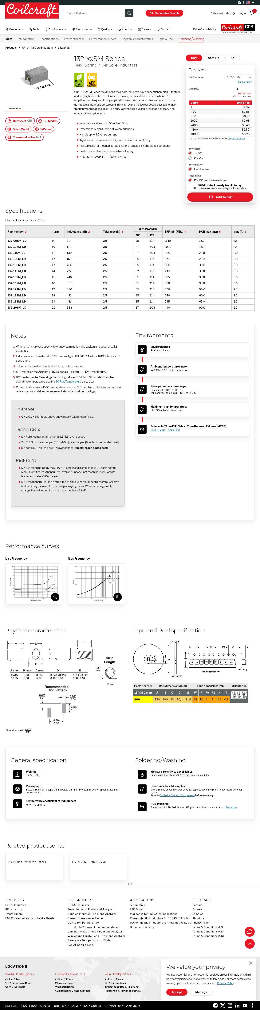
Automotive (137, 905)
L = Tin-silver (202, 169)
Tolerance (195, 148)
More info (231, 807)
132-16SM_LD (17, 283)
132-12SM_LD (17, 259)
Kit (232, 58)
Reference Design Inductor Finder (90, 940)
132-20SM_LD (17, 307)
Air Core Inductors (42, 47)
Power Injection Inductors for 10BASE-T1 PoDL (160, 918)
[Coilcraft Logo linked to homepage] (32, 10)
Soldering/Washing (191, 39)
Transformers (14, 914)
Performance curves (102, 39)
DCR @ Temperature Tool (84, 922)
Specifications (49, 39)
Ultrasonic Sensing (142, 927)
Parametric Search (167, 13)
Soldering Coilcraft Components (177, 795)
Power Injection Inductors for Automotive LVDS (160, 922)
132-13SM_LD (17, 265)
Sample (213, 58)
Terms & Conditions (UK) (208, 931)
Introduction (26, 39)
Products (11, 47)
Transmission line (24, 137)
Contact (197, 905)
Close (251, 963)
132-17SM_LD (17, 289)
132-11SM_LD (17, 252)
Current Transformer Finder (85, 918)
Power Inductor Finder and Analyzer (91, 909)
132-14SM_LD (17, 271)
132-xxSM (64, 47)
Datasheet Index (220, 13)
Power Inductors (15, 905)
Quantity (194, 88)
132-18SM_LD (17, 295)
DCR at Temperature (68, 381)
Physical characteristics (137, 39)
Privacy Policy (201, 922)
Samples (197, 914)
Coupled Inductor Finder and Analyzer (92, 914)
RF (23, 47)
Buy (194, 58)
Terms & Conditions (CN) (208, 936)
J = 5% (198, 153)
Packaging (195, 175)
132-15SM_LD (17, 277)
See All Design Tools (81, 944)
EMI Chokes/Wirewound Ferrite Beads (29, 918)
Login (242, 13)
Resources (15, 108)
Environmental (74, 39)
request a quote (236, 138)
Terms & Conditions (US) (208, 927)
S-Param (46, 129)
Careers (197, 909)
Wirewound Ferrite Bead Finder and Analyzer (96, 936)
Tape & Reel (165, 39)
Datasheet (19, 121)
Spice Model (21, 129)
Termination (196, 164)
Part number (196, 77)
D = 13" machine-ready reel (210, 180)
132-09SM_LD (17, 240)
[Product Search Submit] (129, 13)
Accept (177, 992)
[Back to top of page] (250, 944)
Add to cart (224, 197)
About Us (198, 918)
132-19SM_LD (17, 301)
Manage (201, 992)
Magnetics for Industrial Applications (153, 914)
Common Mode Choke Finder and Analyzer (95, 931)
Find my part (245, 82)
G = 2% (198, 158)
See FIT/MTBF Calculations (165, 430)
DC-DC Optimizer (78, 905)
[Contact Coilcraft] (250, 932)
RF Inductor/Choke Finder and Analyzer (93, 927)
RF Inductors (13, 909)
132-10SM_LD (17, 246)
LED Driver (137, 909)
